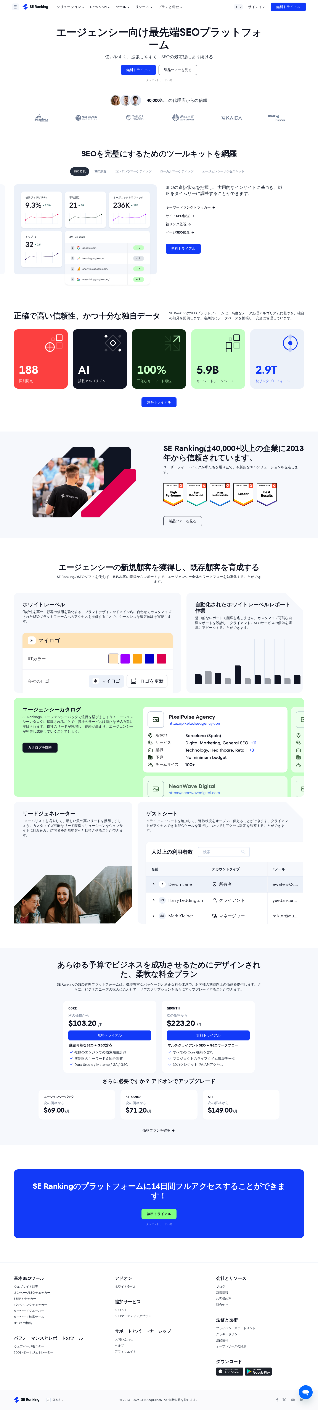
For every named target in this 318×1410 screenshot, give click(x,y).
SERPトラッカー (25, 1298)
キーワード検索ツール (29, 1317)
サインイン (256, 6)
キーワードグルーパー (29, 1311)
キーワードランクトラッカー (188, 207)
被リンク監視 (176, 224)
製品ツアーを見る (178, 69)
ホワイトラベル (125, 1286)
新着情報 (222, 1292)
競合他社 (222, 1305)
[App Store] (229, 1372)
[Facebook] (277, 1400)
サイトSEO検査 (178, 216)
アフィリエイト (125, 1351)
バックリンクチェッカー (30, 1305)
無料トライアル (288, 6)
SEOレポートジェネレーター (33, 1352)
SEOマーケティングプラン (133, 1316)
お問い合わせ (124, 1339)
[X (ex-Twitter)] (284, 1399)
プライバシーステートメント (235, 1328)
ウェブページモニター (29, 1346)
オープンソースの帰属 (231, 1346)
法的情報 (222, 1340)
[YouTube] (293, 1399)
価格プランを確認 (156, 1130)
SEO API (120, 1310)
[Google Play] (258, 1372)
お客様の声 (223, 1298)
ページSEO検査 (178, 232)
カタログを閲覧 (40, 747)
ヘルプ (119, 1345)
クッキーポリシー (228, 1334)
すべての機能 (23, 1323)
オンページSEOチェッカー (32, 1292)
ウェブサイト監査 (26, 1286)
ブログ (220, 1286)
